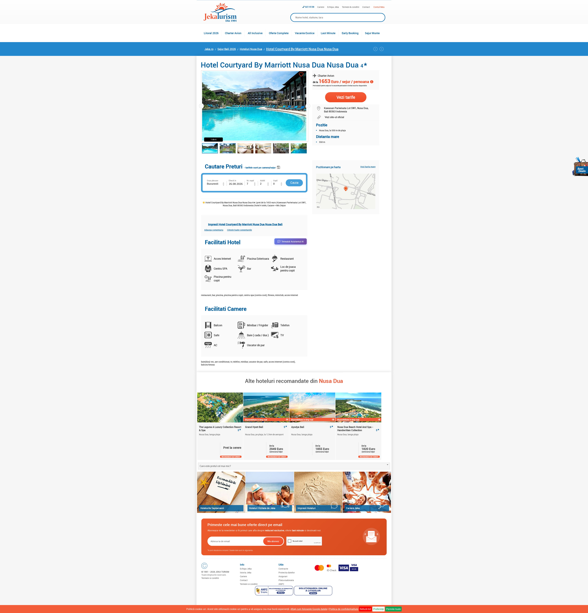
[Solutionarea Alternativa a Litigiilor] (274, 591)
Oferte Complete (278, 33)
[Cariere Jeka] (367, 492)
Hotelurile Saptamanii (212, 508)
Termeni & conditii (350, 7)
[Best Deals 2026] (580, 166)
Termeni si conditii (210, 578)
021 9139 (309, 7)
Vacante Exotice (304, 33)
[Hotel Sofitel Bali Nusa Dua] (382, 49)
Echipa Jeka (333, 7)
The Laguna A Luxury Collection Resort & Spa (220, 428)
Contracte (283, 568)
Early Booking (350, 33)
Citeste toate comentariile (239, 229)
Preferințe (378, 609)
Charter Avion (233, 33)
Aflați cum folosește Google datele (308, 609)
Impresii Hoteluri (307, 508)
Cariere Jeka (353, 508)
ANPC (281, 584)
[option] (220, 426)
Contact (366, 7)
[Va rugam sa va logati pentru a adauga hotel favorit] (301, 75)
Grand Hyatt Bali (266, 427)
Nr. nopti (250, 180)
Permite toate (393, 609)
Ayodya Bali (312, 427)
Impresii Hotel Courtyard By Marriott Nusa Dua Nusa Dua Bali (245, 224)
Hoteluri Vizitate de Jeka (262, 508)
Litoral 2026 (211, 33)
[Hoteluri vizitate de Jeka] (270, 492)
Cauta (294, 183)
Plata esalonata (286, 580)
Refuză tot (365, 609)
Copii (275, 180)
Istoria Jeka (245, 572)
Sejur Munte (372, 33)
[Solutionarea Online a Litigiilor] (313, 591)
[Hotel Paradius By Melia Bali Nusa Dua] (375, 49)
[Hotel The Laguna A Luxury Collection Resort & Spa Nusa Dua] (220, 407)
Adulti (262, 180)
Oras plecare (212, 180)
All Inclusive (255, 33)
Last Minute (328, 33)
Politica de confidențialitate (343, 609)
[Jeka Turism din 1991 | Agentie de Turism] (220, 21)
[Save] (279, 166)
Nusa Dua (331, 380)
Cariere (320, 7)
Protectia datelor (287, 572)
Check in (232, 180)
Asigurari (283, 576)
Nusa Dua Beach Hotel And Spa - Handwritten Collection (358, 428)
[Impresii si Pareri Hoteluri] (318, 492)
